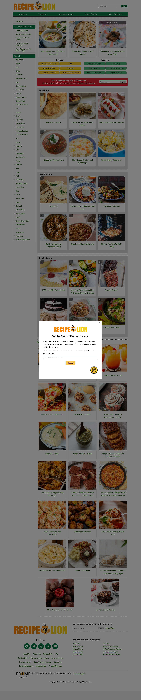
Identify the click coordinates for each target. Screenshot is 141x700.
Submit (70, 363)
